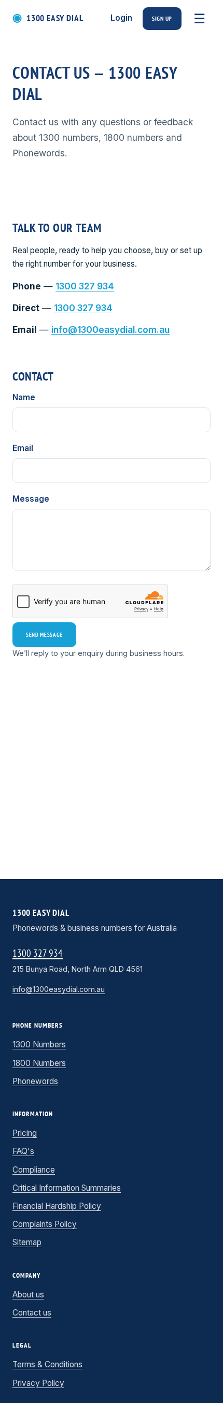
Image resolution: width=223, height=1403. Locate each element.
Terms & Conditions (47, 1364)
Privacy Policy (38, 1383)
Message (30, 499)
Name (23, 397)
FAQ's (23, 1151)
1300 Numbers (39, 1044)
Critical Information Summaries (66, 1188)
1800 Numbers (39, 1063)
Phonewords (35, 1081)
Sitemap (26, 1242)
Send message (44, 635)
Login (121, 18)
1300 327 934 (84, 286)
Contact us (31, 1313)
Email (22, 448)
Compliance (33, 1170)
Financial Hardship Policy (56, 1206)
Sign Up (162, 18)
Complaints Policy (44, 1224)
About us (28, 1294)
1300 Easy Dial (47, 18)
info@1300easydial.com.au (110, 330)
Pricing (24, 1133)
